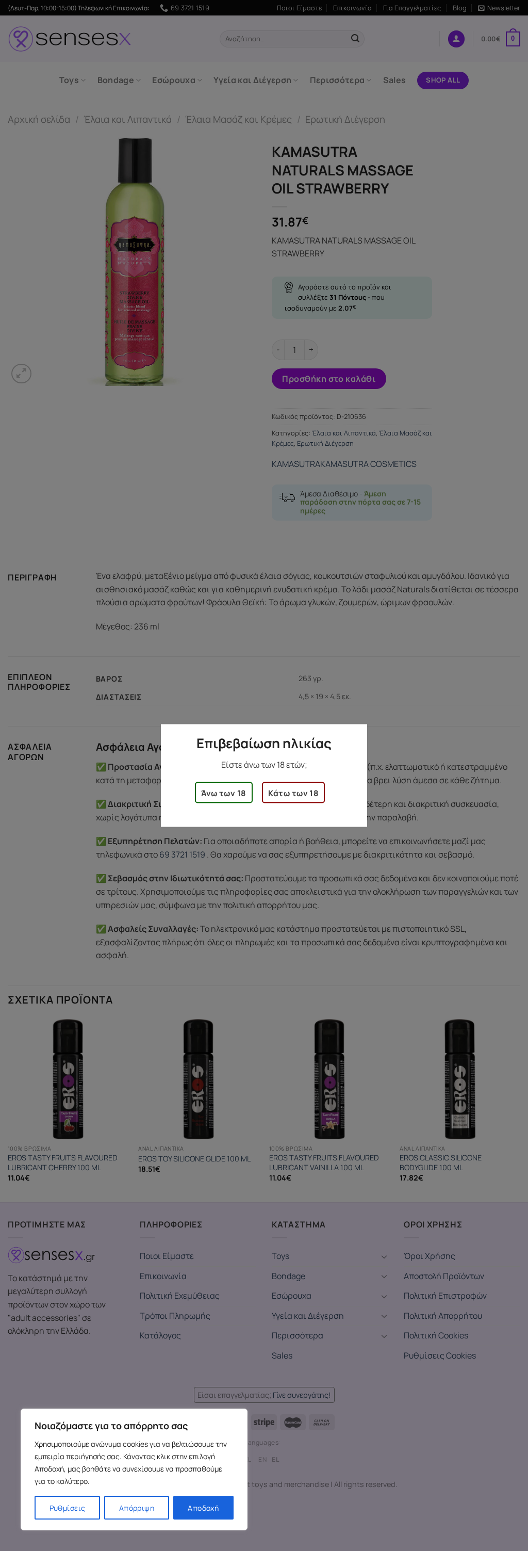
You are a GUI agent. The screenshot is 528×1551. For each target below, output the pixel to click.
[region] (134, 1469)
